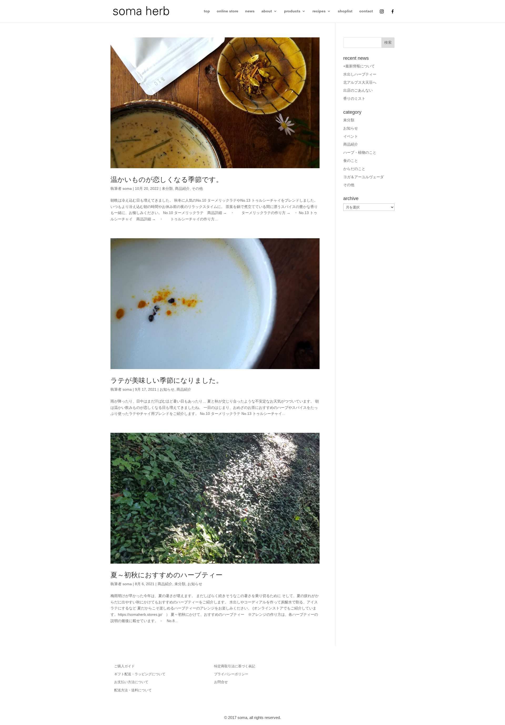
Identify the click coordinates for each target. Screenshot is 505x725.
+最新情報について (359, 66)
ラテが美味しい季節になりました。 (166, 380)
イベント (350, 136)
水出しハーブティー (359, 74)
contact (366, 11)
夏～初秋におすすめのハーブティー (166, 575)
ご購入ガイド (124, 666)
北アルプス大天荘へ (359, 82)
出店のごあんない (358, 90)
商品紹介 (182, 188)
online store (227, 11)
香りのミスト (354, 98)
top (207, 11)
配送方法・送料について (133, 690)
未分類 (167, 188)
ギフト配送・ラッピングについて (139, 674)
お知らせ (167, 389)
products (292, 11)
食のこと (350, 160)
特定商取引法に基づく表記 (234, 666)
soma (127, 188)
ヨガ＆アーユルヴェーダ (363, 177)
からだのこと (354, 169)
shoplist (345, 11)
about (266, 11)
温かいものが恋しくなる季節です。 (166, 179)
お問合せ (221, 682)
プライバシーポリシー (231, 674)
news (250, 11)
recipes (319, 11)
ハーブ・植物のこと (359, 152)
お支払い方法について (131, 682)
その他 (197, 188)
